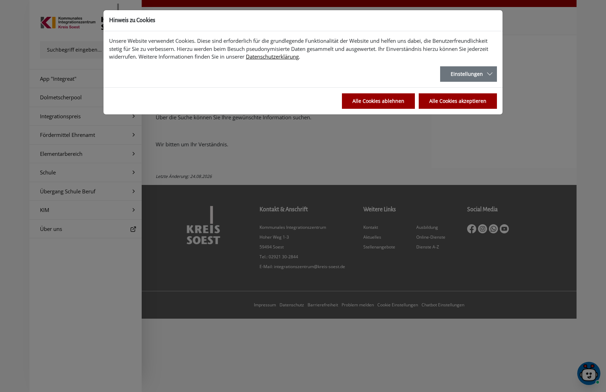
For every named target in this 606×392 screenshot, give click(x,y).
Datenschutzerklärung (272, 56)
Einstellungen (467, 74)
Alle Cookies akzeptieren (457, 101)
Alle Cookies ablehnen (378, 101)
